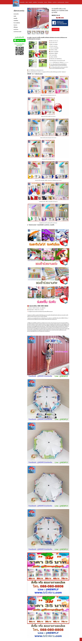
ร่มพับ (27, 2)
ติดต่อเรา (67, 2)
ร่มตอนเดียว (22, 2)
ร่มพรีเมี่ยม (35, 2)
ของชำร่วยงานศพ (60, 2)
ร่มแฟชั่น (30, 2)
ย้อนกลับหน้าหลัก (56, 29)
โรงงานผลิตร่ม (40, 2)
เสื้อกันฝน (50, 2)
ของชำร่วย (55, 2)
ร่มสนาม (45, 2)
